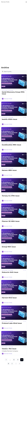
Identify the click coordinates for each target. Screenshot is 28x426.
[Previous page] (12, 363)
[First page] (8, 363)
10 (21, 360)
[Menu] (26, 2)
